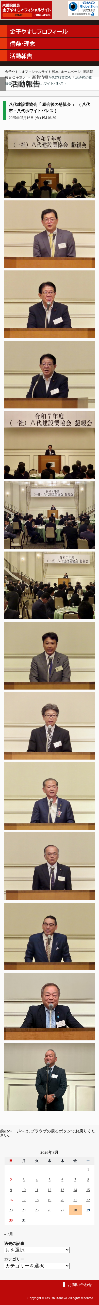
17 (24, 1200)
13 (62, 1190)
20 (62, 1200)
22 (88, 1200)
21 (75, 1200)
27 (62, 1210)
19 (49, 1200)
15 (88, 1190)
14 (75, 1190)
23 (11, 1210)
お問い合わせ (80, 1284)
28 (75, 1210)
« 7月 (8, 1234)
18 (37, 1200)
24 (24, 1210)
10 (24, 1190)
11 (36, 1190)
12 (49, 1190)
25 (37, 1210)
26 (49, 1210)
